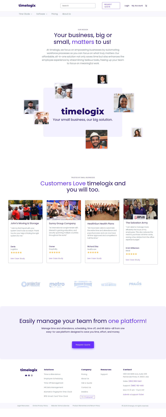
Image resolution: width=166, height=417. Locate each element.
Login (127, 6)
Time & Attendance (52, 374)
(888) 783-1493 (137, 385)
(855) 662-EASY (135, 381)
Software (41, 14)
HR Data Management (53, 387)
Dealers (84, 392)
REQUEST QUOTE (108, 5)
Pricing (55, 14)
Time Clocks (24, 14)
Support (104, 374)
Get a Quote (86, 383)
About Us (66, 14)
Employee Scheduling (53, 378)
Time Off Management (53, 383)
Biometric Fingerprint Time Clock (58, 392)
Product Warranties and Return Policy (86, 406)
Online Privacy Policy (40, 406)
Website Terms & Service (60, 406)
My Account (137, 6)
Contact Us (86, 387)
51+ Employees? (87, 397)
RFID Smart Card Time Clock (56, 396)
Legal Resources (23, 406)
